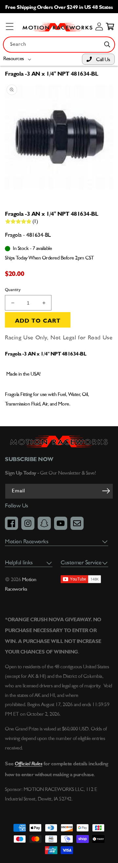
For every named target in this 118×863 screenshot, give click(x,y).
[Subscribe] (106, 490)
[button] (18, 59)
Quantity (13, 290)
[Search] (107, 44)
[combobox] (59, 44)
